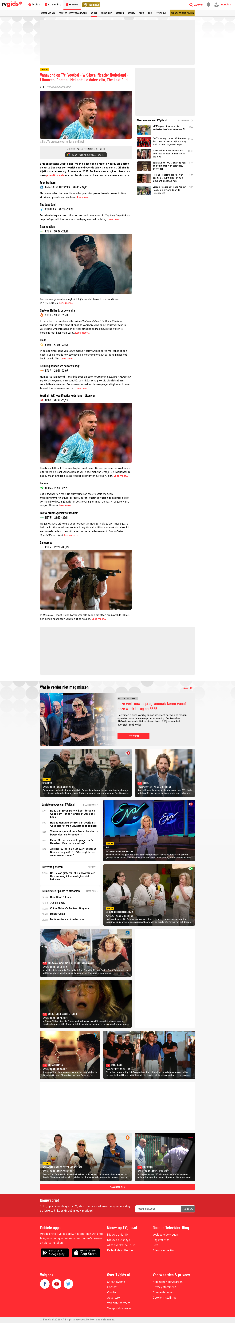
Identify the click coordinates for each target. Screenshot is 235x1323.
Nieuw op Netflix (117, 1235)
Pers (155, 1245)
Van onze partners (118, 1303)
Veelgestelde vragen (165, 1235)
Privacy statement (164, 1287)
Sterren (120, 13)
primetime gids (55, 175)
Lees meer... (84, 197)
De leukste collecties (120, 1250)
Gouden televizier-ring (182, 13)
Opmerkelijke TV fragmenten (73, 13)
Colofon (112, 1292)
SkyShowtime (116, 1282)
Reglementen (161, 1240)
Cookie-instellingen (165, 1298)
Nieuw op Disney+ (118, 1240)
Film (150, 13)
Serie (141, 13)
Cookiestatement (164, 1292)
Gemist (94, 13)
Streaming (161, 13)
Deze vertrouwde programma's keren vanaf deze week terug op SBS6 (152, 706)
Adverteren (114, 1298)
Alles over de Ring (164, 1250)
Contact (112, 1287)
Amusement (106, 13)
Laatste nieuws (47, 13)
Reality (131, 13)
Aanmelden (187, 1209)
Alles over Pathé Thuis (121, 1245)
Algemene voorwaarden (168, 1282)
